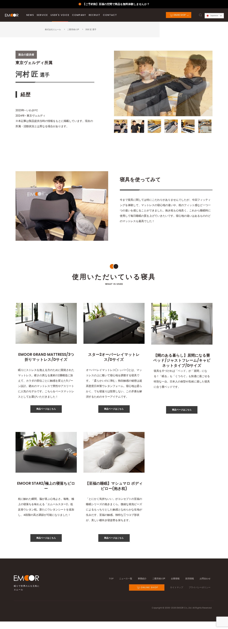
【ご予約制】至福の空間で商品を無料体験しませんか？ (116, 4)
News (30, 15)
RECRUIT (94, 15)
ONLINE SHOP (179, 15)
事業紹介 (142, 578)
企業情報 (175, 578)
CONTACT (110, 15)
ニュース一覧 (125, 578)
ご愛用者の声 (158, 578)
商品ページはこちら (46, 408)
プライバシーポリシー (199, 587)
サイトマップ (176, 587)
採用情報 (189, 578)
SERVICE (42, 15)
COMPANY (79, 15)
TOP (111, 578)
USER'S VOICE (60, 15)
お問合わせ (205, 578)
